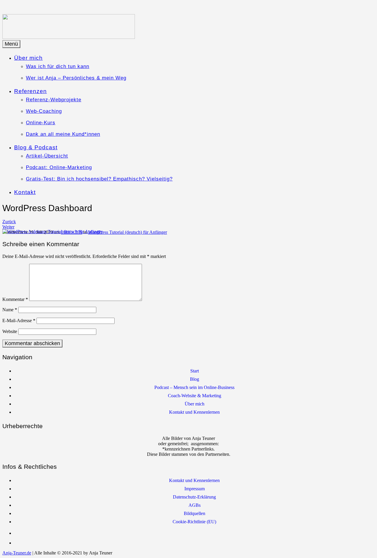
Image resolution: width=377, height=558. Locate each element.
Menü (11, 44)
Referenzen (30, 91)
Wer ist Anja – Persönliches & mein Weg (76, 78)
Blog (194, 379)
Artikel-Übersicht (47, 156)
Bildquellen (194, 513)
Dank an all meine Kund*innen (63, 134)
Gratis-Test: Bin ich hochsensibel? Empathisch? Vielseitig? (99, 179)
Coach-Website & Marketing (194, 395)
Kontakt (25, 192)
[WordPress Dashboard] (52, 231)
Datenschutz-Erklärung (194, 496)
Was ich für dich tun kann (57, 66)
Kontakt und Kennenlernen (194, 412)
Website (9, 331)
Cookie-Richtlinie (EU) (194, 521)
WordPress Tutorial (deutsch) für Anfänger (127, 232)
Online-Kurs (40, 122)
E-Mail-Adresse (18, 320)
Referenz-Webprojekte (53, 99)
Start (194, 370)
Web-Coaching (44, 111)
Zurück (9, 221)
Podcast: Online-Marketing (59, 167)
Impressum (194, 488)
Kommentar (15, 299)
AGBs (194, 505)
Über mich (28, 58)
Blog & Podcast (35, 147)
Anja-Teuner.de (16, 552)
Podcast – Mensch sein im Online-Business (194, 387)
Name (9, 309)
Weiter (8, 226)
